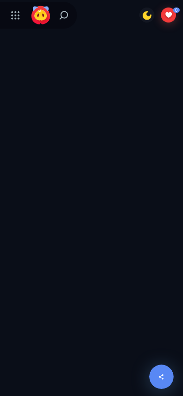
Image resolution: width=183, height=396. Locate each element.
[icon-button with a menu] (15, 15)
